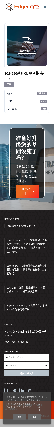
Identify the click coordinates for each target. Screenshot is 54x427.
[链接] (23, 391)
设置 (44, 397)
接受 (20, 417)
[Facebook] (7, 391)
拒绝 (34, 417)
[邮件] (30, 391)
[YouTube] (15, 391)
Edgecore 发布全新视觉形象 (21, 225)
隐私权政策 (39, 403)
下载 (9, 84)
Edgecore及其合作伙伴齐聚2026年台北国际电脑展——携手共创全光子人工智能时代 (27, 269)
